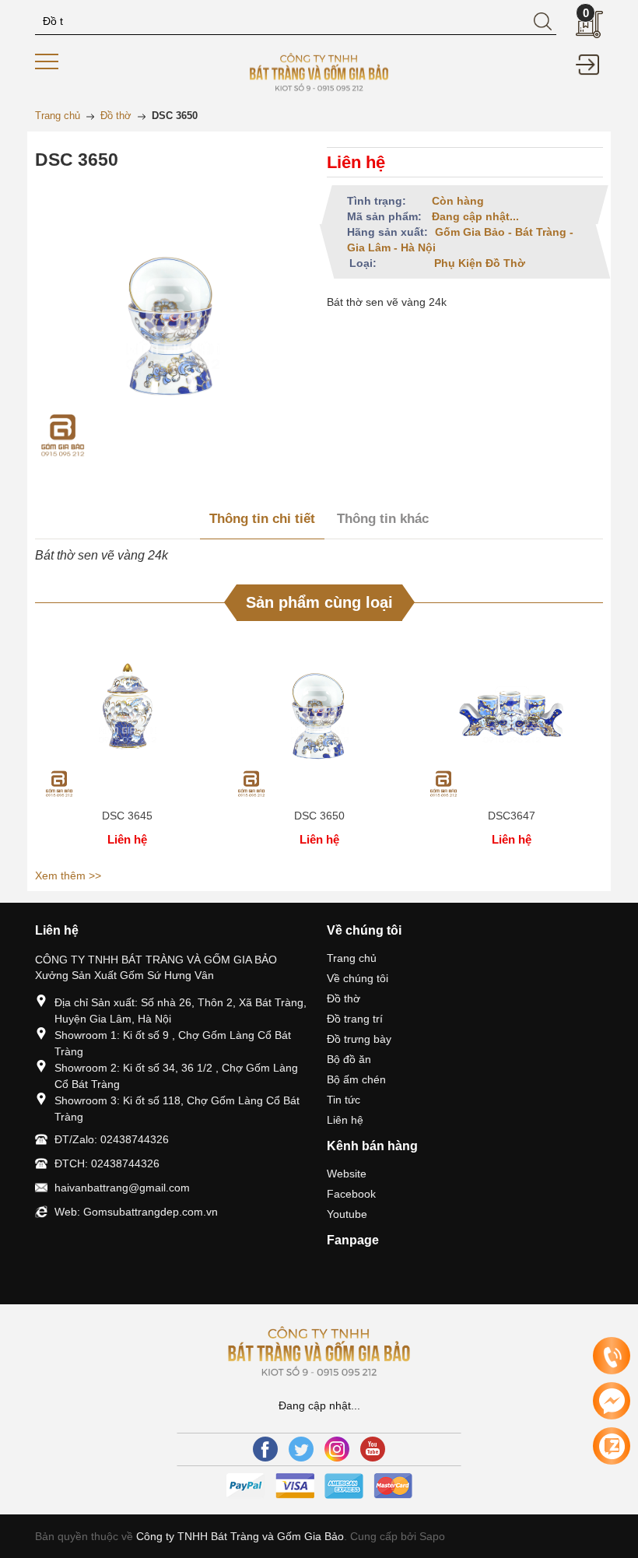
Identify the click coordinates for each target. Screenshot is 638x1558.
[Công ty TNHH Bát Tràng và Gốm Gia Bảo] (318, 71)
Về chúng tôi (357, 978)
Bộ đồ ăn (349, 1059)
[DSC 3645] (127, 714)
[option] (127, 746)
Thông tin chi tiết (262, 518)
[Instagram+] (336, 1449)
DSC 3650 (319, 815)
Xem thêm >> (68, 875)
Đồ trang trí (355, 1018)
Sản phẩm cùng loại (319, 602)
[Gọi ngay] (611, 1356)
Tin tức (343, 1099)
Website (346, 1173)
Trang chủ (352, 958)
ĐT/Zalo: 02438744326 (111, 1139)
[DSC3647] (511, 714)
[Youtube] (372, 1449)
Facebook (351, 1194)
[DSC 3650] (319, 714)
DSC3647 (511, 815)
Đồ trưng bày (359, 1039)
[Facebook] (265, 1449)
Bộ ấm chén (356, 1079)
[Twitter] (301, 1449)
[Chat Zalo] (611, 1446)
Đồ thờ (343, 998)
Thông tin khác (383, 518)
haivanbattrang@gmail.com (122, 1187)
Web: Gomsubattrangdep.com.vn (136, 1211)
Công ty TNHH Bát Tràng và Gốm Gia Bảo (240, 1536)
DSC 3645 (127, 815)
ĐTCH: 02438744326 (107, 1163)
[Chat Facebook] (611, 1401)
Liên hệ (345, 1120)
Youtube (347, 1214)
